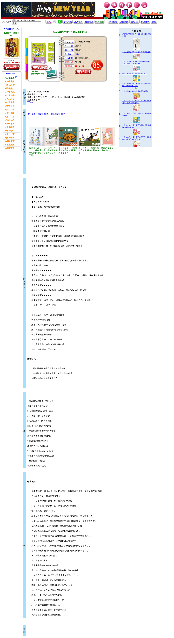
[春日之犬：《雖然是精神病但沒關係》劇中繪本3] (89, 136)
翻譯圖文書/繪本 (58, 114)
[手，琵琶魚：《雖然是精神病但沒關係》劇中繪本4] (68, 136)
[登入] (48, 23)
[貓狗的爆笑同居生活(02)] (108, 136)
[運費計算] (124, 23)
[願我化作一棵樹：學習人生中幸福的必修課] (50, 136)
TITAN (40, 94)
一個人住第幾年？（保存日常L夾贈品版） (136, 52)
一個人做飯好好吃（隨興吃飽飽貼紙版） (136, 91)
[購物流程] (113, 23)
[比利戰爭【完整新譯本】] (11, 47)
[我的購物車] (114, 8)
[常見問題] (136, 8)
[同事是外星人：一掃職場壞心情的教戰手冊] (36, 136)
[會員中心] (129, 8)
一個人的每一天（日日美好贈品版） (134, 74)
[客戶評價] (55, 23)
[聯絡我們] (145, 23)
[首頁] (144, 8)
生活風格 (31, 114)
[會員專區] (89, 23)
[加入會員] (121, 8)
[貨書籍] (100, 23)
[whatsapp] (60, 23)
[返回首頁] (154, 23)
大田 (77, 54)
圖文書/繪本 (43, 114)
